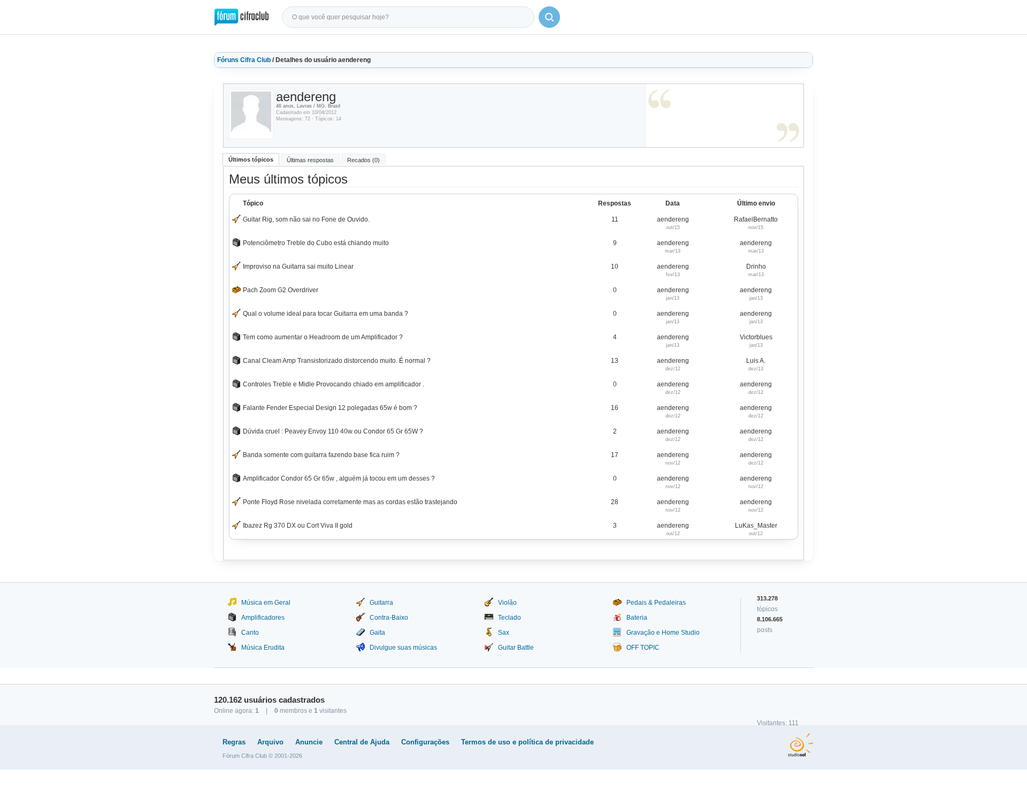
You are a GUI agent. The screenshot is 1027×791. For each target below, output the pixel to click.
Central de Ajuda (361, 742)
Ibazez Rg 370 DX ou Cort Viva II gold (297, 525)
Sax (503, 632)
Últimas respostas (310, 160)
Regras (234, 742)
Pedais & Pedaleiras (656, 602)
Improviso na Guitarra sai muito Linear (298, 266)
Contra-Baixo (389, 617)
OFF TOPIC (643, 647)
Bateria (636, 617)
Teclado (509, 617)
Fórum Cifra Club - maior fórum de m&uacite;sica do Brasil (241, 17)
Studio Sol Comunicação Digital (800, 745)
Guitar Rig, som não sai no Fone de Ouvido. (306, 219)
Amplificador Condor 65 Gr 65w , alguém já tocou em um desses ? (339, 478)
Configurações (425, 742)
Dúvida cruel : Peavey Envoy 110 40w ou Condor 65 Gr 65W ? (333, 431)
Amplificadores (263, 617)
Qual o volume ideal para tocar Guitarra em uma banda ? (325, 313)
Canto (250, 632)
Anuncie (309, 742)
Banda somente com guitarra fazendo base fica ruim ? (321, 455)
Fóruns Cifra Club (244, 60)
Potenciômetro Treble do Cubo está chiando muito (316, 243)
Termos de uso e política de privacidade (527, 742)
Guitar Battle (516, 647)
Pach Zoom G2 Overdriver (280, 290)
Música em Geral (265, 602)
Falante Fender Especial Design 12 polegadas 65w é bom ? (330, 408)
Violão (507, 602)
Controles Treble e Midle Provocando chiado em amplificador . (333, 384)
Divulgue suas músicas (403, 647)
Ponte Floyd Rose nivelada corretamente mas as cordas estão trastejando (350, 502)
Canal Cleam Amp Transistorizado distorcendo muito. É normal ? (337, 360)
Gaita (377, 632)
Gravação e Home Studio (663, 632)
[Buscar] (549, 17)
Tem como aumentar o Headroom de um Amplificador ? (323, 337)
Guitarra (381, 602)
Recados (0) (363, 160)
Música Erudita (263, 647)
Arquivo (270, 742)
